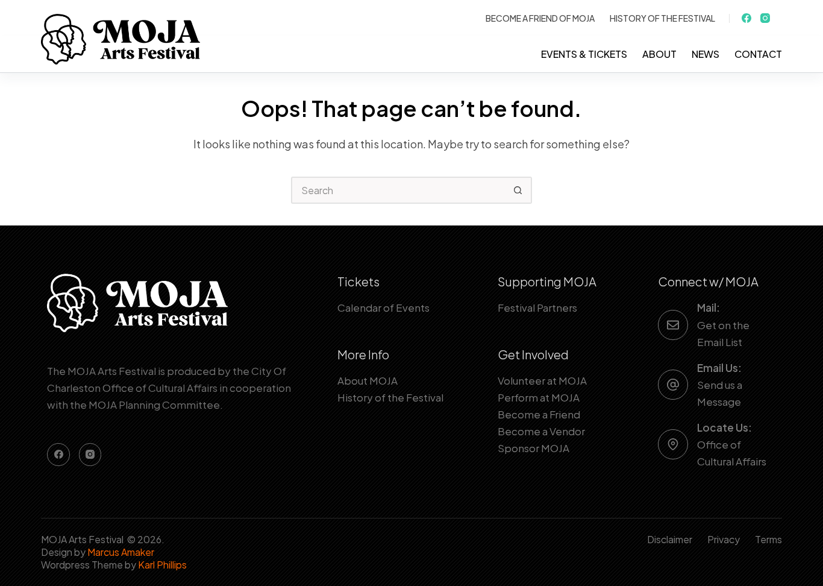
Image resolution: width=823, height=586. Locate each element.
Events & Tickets (584, 54)
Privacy (723, 540)
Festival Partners (537, 307)
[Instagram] (765, 18)
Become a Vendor (541, 431)
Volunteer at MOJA (542, 380)
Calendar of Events (383, 307)
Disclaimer (669, 540)
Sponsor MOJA (533, 448)
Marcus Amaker (120, 552)
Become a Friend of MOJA (540, 18)
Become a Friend (539, 414)
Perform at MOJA (539, 397)
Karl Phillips (162, 564)
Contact (758, 54)
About (659, 54)
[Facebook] (746, 18)
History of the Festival (662, 18)
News (705, 54)
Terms (768, 540)
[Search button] (518, 190)
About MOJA (367, 380)
